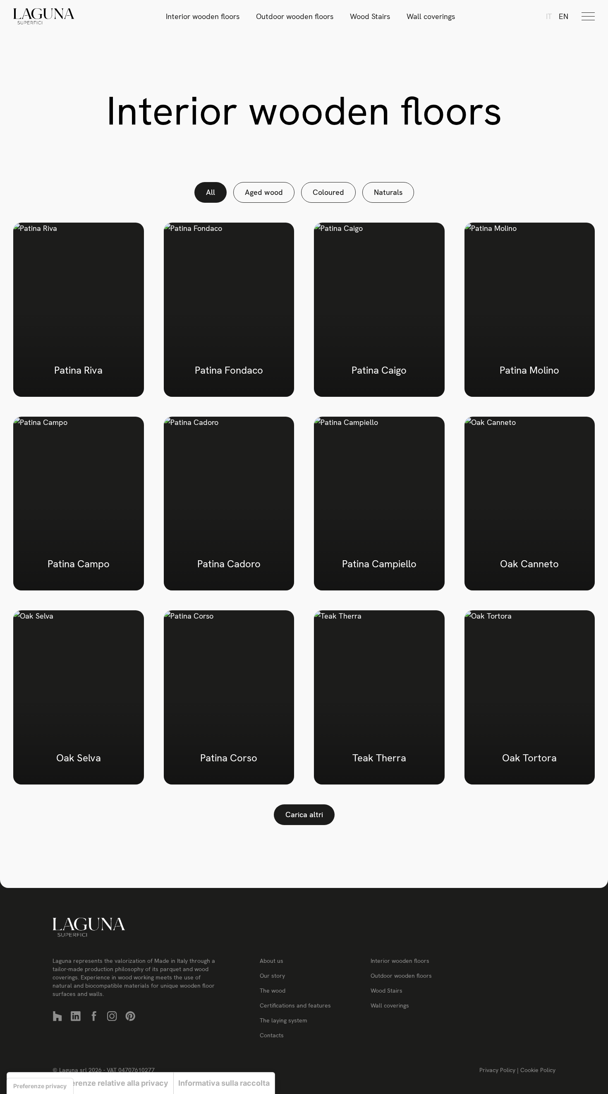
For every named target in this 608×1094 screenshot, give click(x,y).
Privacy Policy (498, 1070)
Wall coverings (431, 16)
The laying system (283, 1020)
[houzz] (57, 1016)
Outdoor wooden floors (294, 16)
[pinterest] (130, 1016)
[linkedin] (76, 1016)
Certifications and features (295, 1005)
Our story (272, 975)
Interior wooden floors (202, 16)
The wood (272, 990)
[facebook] (94, 1016)
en (563, 16)
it (549, 16)
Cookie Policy (537, 1070)
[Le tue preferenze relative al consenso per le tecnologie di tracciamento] (40, 1086)
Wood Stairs (370, 16)
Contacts (272, 1035)
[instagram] (112, 1016)
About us (271, 960)
